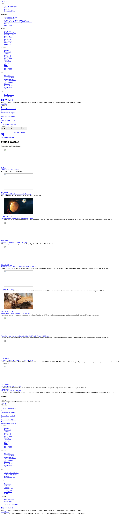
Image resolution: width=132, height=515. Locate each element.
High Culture (8, 58)
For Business (4, 137)
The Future (7, 63)
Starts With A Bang (9, 77)
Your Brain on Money (10, 8)
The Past (6, 60)
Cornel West (7, 42)
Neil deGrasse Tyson (10, 33)
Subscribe (11, 137)
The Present (7, 61)
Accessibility (8, 492)
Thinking (7, 53)
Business (6, 50)
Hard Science (8, 68)
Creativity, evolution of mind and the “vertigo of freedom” (17, 360)
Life (5, 65)
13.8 (5, 89)
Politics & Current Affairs (8, 312)
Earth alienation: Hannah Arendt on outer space (14, 242)
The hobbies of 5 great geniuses (10, 169)
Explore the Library (9, 11)
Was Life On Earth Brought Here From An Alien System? (17, 218)
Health (6, 66)
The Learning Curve (10, 80)
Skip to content (5, 1)
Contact (6, 487)
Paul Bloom (7, 39)
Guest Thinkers (5, 358)
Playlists (6, 9)
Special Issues (8, 69)
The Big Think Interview (11, 6)
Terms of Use (8, 490)
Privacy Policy (8, 488)
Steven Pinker (8, 38)
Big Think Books (9, 76)
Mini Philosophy (9, 79)
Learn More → (5, 104)
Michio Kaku (8, 31)
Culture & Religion (6, 265)
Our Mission (7, 484)
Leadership (7, 55)
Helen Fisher (8, 44)
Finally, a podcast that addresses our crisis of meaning (16, 194)
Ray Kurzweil (8, 41)
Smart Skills (7, 57)
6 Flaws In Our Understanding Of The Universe (18, 22)
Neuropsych (7, 52)
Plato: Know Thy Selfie (7, 289)
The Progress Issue (9, 18)
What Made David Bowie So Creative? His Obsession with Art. (19, 266)
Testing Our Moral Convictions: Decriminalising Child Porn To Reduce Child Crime (25, 336)
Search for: (4, 126)
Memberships (8, 96)
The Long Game (9, 82)
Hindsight (7, 23)
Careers (6, 493)
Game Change (8, 25)
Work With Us (8, 485)
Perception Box (8, 85)
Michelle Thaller (9, 34)
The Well (7, 84)
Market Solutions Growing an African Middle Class (15, 313)
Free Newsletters (9, 95)
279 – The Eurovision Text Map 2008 (11, 391)
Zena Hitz (7, 36)
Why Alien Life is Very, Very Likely (11, 386)
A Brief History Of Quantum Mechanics (15, 20)
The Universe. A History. (11, 17)
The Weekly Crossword (11, 504)
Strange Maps (8, 87)
